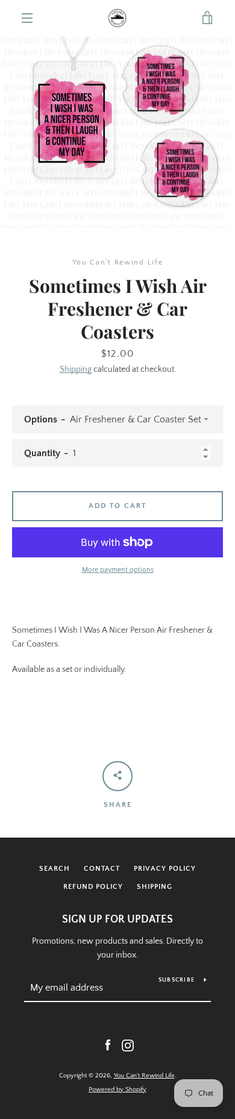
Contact (102, 869)
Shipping (76, 369)
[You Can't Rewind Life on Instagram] (128, 1045)
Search (54, 869)
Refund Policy (93, 887)
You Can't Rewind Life (144, 1075)
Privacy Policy (165, 869)
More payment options (118, 570)
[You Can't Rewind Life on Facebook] (108, 1045)
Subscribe (176, 980)
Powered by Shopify (117, 1089)
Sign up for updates (117, 920)
